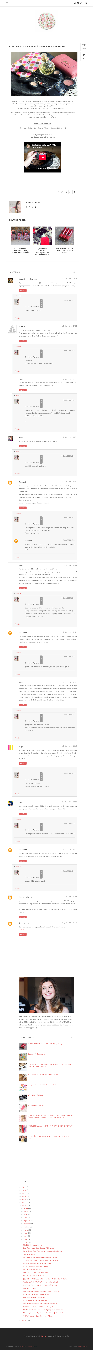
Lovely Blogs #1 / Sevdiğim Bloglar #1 (36, 1300)
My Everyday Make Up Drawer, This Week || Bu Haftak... (43, 1313)
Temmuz (27, 1224)
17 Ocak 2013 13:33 (68, 540)
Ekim (26, 1214)
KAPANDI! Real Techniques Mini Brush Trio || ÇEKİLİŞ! (20, 250)
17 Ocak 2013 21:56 (69, 897)
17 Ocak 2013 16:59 (69, 849)
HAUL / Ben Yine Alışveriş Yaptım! (35, 1266)
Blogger (43, 1336)
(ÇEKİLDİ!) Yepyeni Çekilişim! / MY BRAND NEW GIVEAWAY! (50, 1126)
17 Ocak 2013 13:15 (69, 746)
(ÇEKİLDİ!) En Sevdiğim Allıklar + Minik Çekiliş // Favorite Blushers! (48, 1137)
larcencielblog (25, 897)
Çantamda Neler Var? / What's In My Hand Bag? (40, 1282)
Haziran (27, 1227)
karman (21, 930)
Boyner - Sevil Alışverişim (37, 1054)
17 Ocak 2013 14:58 (69, 802)
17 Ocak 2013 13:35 (68, 598)
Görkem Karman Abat (28, 1346)
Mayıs (26, 1230)
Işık (20, 802)
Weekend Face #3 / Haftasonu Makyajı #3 (38, 1307)
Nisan (26, 1233)
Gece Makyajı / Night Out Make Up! (36, 1294)
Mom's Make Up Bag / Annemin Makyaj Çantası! (40, 1257)
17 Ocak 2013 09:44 (69, 379)
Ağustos (27, 1221)
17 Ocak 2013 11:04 (69, 632)
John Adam (24, 923)
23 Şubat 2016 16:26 (69, 923)
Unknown (23, 632)
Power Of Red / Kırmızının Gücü (34, 1297)
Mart (26, 1236)
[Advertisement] (30, 1161)
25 (83, 59)
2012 (24, 1321)
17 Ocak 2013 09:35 (69, 326)
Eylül (26, 1218)
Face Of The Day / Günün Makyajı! (35, 1273)
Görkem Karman (32, 306)
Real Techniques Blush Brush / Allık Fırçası (38, 1248)
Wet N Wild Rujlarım (35, 1095)
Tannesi (22, 482)
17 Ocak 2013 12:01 (69, 682)
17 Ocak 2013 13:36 (68, 715)
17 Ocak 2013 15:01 (68, 824)
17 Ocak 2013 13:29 (68, 300)
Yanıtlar (18, 296)
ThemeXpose (82, 1346)
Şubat (26, 1239)
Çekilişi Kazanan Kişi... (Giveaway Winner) (38, 1316)
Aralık (26, 1208)
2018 (24, 1190)
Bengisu (22, 437)
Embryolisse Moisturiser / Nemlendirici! (37, 1263)
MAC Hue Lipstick (29, 1288)
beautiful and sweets (28, 279)
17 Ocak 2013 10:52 (69, 482)
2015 (24, 1199)
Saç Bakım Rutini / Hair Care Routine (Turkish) (40, 1285)
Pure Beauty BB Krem (36, 1105)
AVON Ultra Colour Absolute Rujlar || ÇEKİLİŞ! (64, 250)
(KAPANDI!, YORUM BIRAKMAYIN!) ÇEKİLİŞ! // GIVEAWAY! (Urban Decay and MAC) (50, 1065)
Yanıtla (22, 290)
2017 (24, 1193)
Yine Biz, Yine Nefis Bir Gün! (33, 1276)
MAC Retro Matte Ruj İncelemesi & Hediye (43, 1074)
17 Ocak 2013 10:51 (69, 437)
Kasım (26, 1211)
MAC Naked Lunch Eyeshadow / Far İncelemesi (40, 1303)
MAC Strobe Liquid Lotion (32, 1245)
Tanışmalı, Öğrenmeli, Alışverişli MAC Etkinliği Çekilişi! (42, 251)
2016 (24, 1196)
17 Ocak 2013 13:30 (68, 400)
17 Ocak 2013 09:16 (69, 279)
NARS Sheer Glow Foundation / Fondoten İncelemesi (42, 1251)
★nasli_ (22, 326)
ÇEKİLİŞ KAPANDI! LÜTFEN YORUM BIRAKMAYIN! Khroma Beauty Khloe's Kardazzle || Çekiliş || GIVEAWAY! (50, 1117)
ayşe (21, 746)
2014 (24, 1203)
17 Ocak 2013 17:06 (68, 871)
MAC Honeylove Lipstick (32, 1270)
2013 (24, 1206)
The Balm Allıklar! (29, 1254)
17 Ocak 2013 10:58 (69, 565)
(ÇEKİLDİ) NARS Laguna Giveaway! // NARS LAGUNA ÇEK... (45, 1279)
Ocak (26, 1242)
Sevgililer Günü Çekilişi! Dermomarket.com (43, 1085)
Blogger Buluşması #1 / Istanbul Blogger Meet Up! (41, 1291)
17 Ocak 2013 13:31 (68, 456)
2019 (24, 1187)
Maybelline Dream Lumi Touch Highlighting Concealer (42, 1310)
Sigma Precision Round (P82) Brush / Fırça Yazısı (40, 1260)
